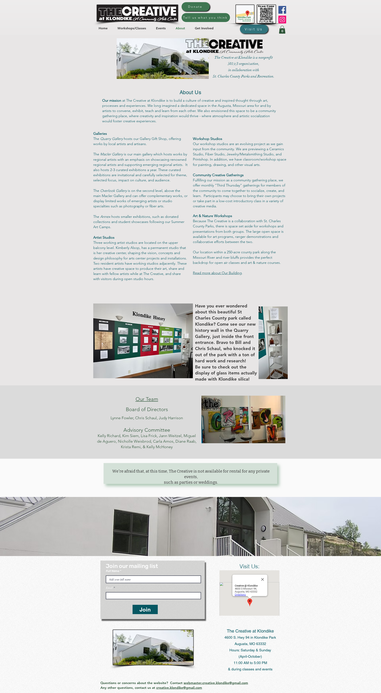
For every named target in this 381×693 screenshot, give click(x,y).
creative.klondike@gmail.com (179, 688)
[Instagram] (282, 19)
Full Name (112, 571)
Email (109, 587)
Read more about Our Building (217, 273)
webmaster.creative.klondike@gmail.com (216, 683)
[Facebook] (282, 10)
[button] (282, 30)
